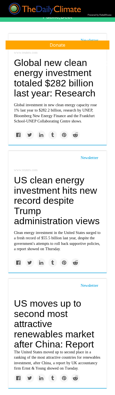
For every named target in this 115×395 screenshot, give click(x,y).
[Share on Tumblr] (52, 135)
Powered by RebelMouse (99, 15)
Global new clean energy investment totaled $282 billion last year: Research (54, 78)
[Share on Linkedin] (41, 135)
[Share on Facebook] (18, 135)
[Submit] (107, 63)
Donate (57, 45)
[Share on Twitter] (29, 135)
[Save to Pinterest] (64, 135)
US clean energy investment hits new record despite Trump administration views (57, 200)
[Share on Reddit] (75, 135)
